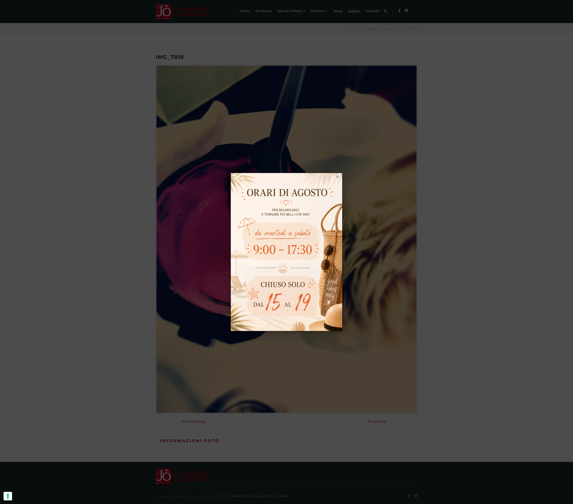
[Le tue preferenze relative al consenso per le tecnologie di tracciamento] (8, 496)
